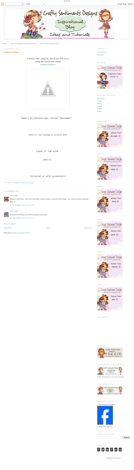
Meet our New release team (49, 43)
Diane (66, 58)
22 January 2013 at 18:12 (22, 218)
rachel (12, 195)
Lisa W (99, 106)
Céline (99, 101)
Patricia (100, 108)
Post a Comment (9, 224)
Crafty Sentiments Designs (105, 404)
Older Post (88, 228)
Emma (99, 103)
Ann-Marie (101, 98)
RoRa (99, 111)
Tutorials (100, 55)
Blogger (118, 458)
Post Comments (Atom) (22, 233)
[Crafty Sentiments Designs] (105, 424)
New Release (101, 52)
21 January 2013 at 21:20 (22, 205)
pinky (12, 211)
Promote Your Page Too (104, 427)
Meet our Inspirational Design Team (23, 43)
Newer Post (8, 228)
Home (5, 43)
